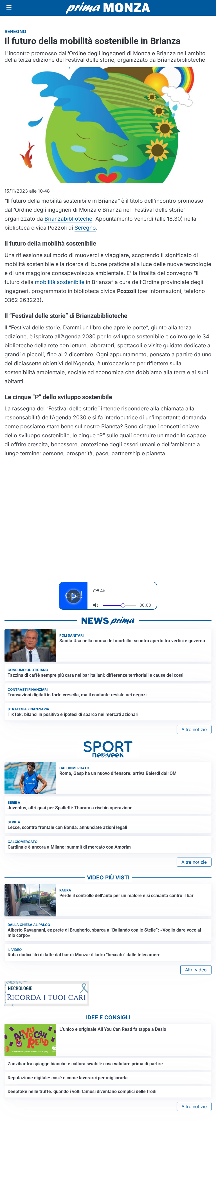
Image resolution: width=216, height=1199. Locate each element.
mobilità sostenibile (59, 282)
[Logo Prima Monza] (108, 8)
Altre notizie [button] (194, 729)
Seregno (85, 227)
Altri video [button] (196, 969)
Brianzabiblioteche (68, 218)
